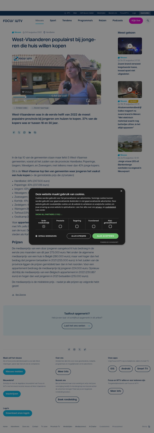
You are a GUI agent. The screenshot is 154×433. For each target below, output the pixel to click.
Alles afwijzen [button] (78, 236)
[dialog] (77, 216)
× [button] (121, 191)
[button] (77, 214)
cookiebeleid (110, 207)
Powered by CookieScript (109, 242)
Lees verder (40, 210)
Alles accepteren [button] (105, 236)
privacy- (99, 207)
